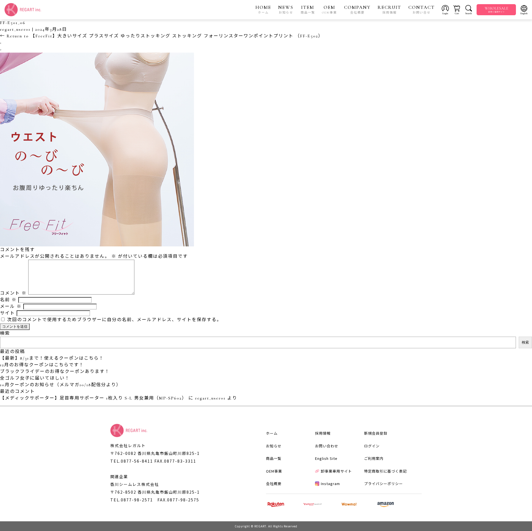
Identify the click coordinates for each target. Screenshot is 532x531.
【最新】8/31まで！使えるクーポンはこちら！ (52, 358)
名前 (8, 300)
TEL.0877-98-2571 (131, 499)
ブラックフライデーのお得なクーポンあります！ (55, 371)
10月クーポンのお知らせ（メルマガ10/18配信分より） (60, 385)
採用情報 (323, 433)
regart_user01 (15, 29)
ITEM (308, 9)
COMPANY (357, 9)
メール (11, 306)
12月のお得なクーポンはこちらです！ (42, 365)
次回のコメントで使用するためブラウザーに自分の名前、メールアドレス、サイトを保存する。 (114, 320)
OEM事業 (274, 471)
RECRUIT (389, 9)
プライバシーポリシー (383, 483)
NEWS (285, 9)
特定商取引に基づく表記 (385, 471)
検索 (5, 333)
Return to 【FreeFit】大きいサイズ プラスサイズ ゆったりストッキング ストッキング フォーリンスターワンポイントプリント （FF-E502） (161, 36)
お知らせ (274, 445)
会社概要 (274, 483)
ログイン (372, 445)
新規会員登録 (375, 433)
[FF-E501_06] (97, 243)
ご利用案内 (373, 458)
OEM (329, 9)
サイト (7, 313)
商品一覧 (274, 458)
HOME (263, 9)
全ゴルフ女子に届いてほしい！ (35, 378)
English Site (326, 458)
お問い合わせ (326, 445)
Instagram (330, 483)
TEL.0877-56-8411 (131, 461)
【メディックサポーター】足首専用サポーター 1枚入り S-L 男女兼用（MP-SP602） (93, 398)
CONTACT (421, 9)
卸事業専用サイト (336, 471)
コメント (13, 293)
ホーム (272, 433)
